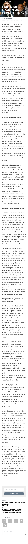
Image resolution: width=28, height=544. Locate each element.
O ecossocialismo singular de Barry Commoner (13, 504)
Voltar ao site (7, 1)
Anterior (4, 500)
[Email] (21, 521)
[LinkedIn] (16, 521)
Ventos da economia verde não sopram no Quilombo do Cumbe (12, 511)
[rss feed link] (5, 525)
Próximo (4, 508)
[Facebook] (4, 521)
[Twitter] (10, 521)
